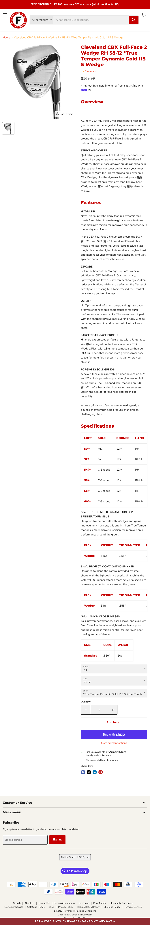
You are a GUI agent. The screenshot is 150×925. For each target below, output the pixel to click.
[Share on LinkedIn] (95, 772)
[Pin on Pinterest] (100, 772)
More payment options (114, 743)
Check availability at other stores (101, 760)
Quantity (86, 701)
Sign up (57, 840)
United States (73, 857)
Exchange (84, 903)
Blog (51, 907)
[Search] (133, 20)
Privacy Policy (65, 907)
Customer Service (13, 907)
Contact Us (44, 903)
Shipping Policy (112, 907)
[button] (75, 921)
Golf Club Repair (36, 907)
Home (6, 37)
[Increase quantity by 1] (112, 710)
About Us (29, 903)
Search (16, 903)
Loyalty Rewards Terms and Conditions (75, 911)
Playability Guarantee (121, 903)
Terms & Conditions (64, 903)
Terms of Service (133, 907)
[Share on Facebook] (83, 772)
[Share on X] (89, 772)
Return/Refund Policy (88, 907)
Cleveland (91, 71)
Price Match (99, 903)
